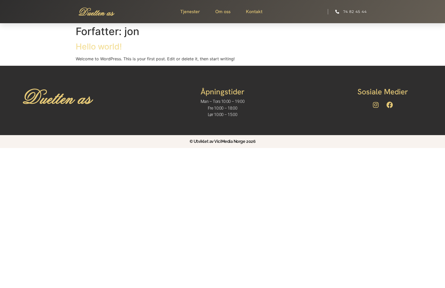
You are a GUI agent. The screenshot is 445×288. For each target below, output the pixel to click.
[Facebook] (389, 104)
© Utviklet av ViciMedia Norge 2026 (223, 141)
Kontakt (254, 11)
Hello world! (99, 47)
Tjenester (190, 11)
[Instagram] (375, 104)
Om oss (222, 11)
